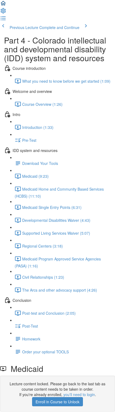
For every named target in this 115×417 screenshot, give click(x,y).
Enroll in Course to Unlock (57, 401)
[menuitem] (3, 12)
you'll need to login (79, 394)
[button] (3, 5)
